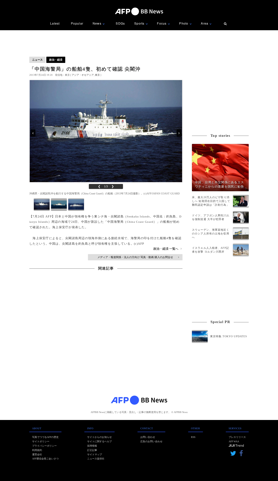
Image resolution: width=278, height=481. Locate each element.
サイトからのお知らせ (99, 437)
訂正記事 (92, 450)
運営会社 (37, 454)
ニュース (37, 59)
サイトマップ (94, 454)
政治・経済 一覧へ (167, 248)
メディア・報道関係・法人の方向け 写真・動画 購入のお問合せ (138, 257)
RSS (193, 437)
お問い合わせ (147, 437)
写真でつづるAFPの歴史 (45, 437)
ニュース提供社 (95, 458)
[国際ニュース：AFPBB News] (139, 11)
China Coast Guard (140, 221)
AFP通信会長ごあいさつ (45, 458)
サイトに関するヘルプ (99, 441)
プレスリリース (237, 437)
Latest (55, 23)
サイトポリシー (40, 441)
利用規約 (37, 450)
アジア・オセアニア (83, 74)
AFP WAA (234, 441)
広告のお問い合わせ (151, 441)
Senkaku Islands (138, 216)
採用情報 (92, 445)
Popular (77, 23)
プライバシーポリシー (44, 445)
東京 (97, 74)
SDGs (120, 23)
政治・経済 (55, 59)
